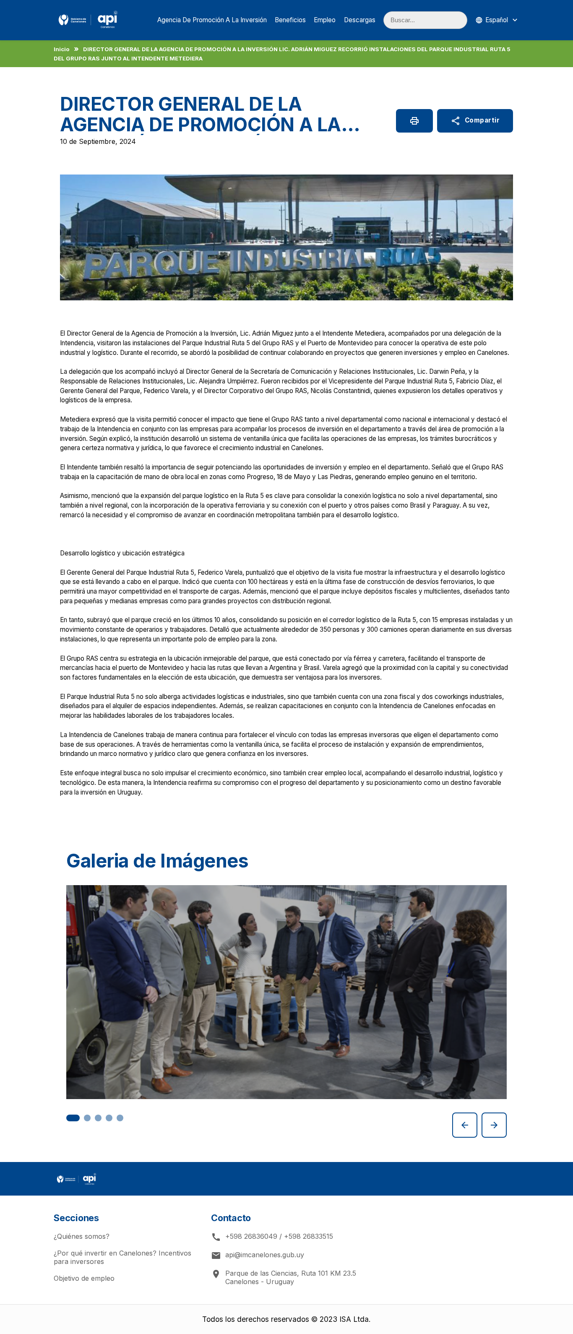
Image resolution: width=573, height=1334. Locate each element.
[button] (73, 1118)
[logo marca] (88, 29)
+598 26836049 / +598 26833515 (272, 1237)
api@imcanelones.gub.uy (257, 1256)
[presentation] (464, 1125)
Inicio (62, 49)
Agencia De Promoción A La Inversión (212, 20)
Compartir (475, 121)
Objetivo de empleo (84, 1278)
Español (496, 20)
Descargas (359, 20)
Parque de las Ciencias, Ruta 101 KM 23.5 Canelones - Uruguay (283, 1277)
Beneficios (290, 20)
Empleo (325, 20)
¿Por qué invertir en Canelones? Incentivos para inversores (122, 1257)
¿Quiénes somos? (81, 1236)
